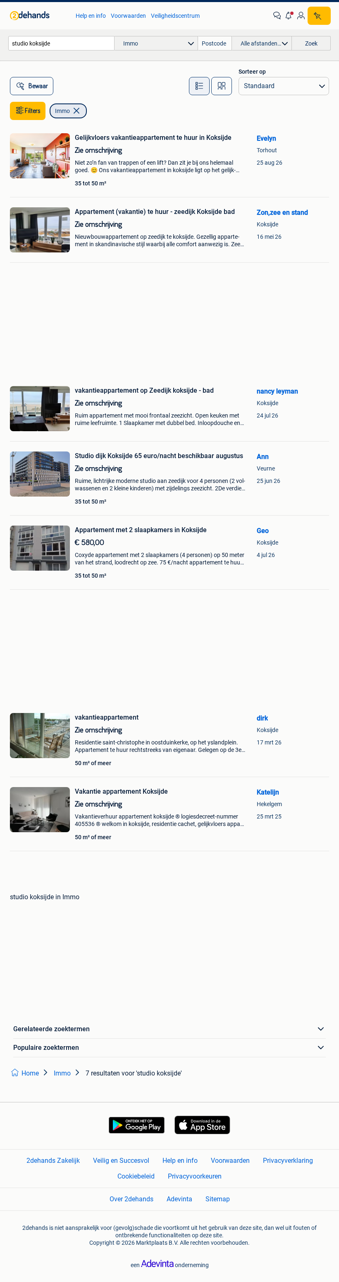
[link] (38, 16)
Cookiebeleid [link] (136, 1176)
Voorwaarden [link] (128, 15)
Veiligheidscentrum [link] (175, 15)
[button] (289, 16)
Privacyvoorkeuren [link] (195, 1176)
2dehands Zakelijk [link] (53, 1160)
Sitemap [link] (217, 1199)
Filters (33, 111)
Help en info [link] (91, 15)
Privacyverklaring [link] (288, 1160)
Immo (62, 111)
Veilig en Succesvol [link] (121, 1160)
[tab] (199, 86)
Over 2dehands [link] (131, 1199)
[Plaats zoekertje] (319, 16)
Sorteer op (252, 71)
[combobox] (61, 43)
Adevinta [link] (179, 1199)
